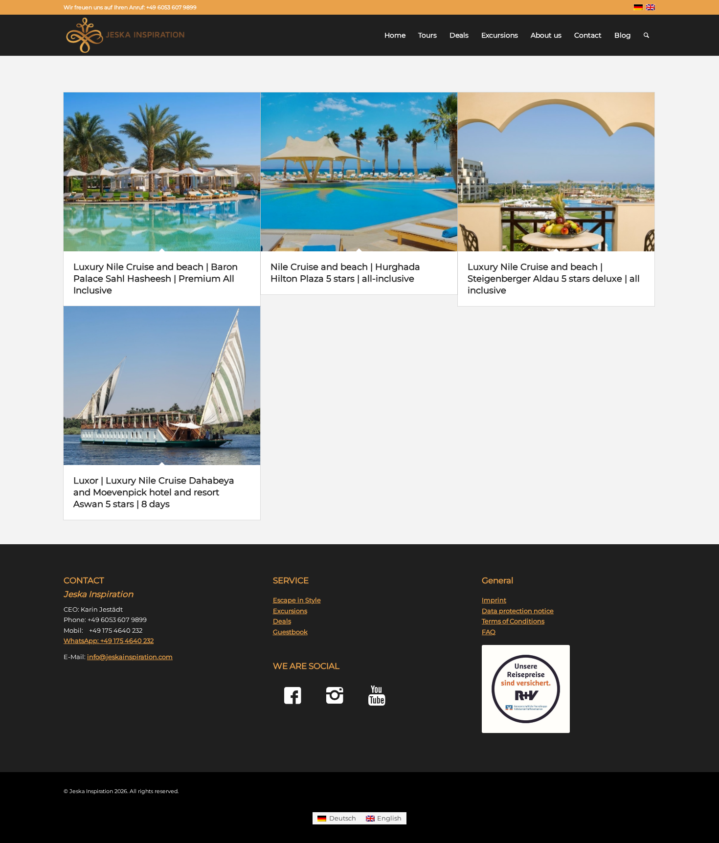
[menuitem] (395, 35)
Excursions (290, 611)
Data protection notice (518, 611)
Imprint (494, 600)
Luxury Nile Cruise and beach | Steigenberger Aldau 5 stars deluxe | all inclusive (554, 279)
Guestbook (290, 632)
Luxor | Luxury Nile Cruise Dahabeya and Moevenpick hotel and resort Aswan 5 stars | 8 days (153, 492)
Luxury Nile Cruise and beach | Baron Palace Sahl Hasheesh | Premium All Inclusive (155, 279)
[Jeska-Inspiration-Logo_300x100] (125, 35)
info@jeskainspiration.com (130, 657)
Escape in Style (297, 600)
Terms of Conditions (513, 621)
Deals (282, 621)
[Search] (646, 35)
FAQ (488, 632)
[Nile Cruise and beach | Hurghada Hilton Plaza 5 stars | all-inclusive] (359, 171)
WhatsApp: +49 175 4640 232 (109, 640)
